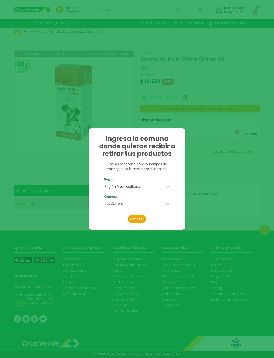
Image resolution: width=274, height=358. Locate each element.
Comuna (110, 196)
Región (109, 179)
